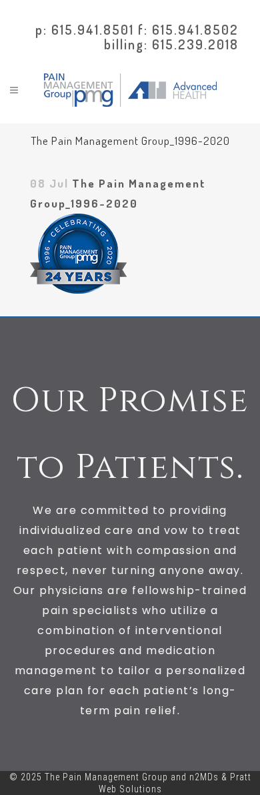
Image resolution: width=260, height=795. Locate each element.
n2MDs (204, 777)
